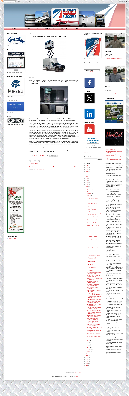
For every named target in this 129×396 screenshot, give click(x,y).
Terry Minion (36, 155)
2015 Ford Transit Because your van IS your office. (93, 243)
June (88, 342)
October (89, 191)
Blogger (76, 376)
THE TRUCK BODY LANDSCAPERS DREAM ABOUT (94, 294)
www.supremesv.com (67, 147)
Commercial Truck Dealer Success (32, 28)
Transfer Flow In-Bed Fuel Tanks (94, 217)
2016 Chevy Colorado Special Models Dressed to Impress (93, 254)
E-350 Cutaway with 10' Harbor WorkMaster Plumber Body (93, 229)
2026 (87, 165)
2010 (87, 361)
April (88, 345)
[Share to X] (54, 156)
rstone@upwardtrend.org (110, 93)
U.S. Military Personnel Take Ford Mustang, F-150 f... (94, 297)
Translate (95, 71)
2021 (87, 175)
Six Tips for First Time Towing (93, 246)
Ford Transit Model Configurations (94, 299)
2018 (87, 180)
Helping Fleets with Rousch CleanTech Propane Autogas (93, 319)
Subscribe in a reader (88, 152)
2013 (87, 355)
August (88, 195)
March (88, 347)
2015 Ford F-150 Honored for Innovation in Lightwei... (93, 235)
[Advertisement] (15, 155)
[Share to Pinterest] (57, 156)
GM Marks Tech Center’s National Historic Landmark (94, 261)
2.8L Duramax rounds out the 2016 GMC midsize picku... (94, 273)
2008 (87, 365)
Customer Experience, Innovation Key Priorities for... (94, 240)
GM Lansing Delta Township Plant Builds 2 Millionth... (94, 209)
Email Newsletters (91, 148)
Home (7, 28)
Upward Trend (76, 28)
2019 (87, 178)
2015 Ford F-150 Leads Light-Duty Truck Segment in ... (94, 267)
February (89, 349)
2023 (87, 171)
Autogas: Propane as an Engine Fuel (94, 200)
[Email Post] (47, 155)
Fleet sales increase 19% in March (113, 159)
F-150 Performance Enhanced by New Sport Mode (94, 313)
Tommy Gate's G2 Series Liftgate (94, 211)
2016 (87, 184)
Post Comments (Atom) (40, 169)
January (89, 351)
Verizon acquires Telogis (111, 149)
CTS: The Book (65, 28)
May (88, 343)
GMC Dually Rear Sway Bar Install (94, 310)
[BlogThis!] (52, 156)
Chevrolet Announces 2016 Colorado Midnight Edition (93, 220)
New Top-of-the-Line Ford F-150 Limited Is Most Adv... (93, 276)
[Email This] (50, 156)
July (88, 340)
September (89, 193)
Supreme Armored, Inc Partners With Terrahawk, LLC (93, 322)
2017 (87, 182)
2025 (87, 167)
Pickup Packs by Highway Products (94, 216)
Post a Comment (34, 163)
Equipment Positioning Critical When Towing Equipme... (94, 257)
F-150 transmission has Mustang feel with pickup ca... (94, 213)
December (89, 187)
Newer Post (31, 166)
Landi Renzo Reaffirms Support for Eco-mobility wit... (94, 305)
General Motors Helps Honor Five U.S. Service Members (94, 316)
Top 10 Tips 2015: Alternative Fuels (94, 238)
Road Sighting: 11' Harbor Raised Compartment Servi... (94, 202)
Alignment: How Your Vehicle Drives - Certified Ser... (94, 279)
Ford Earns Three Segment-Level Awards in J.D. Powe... (94, 308)
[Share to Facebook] (55, 156)
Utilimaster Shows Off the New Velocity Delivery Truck (93, 302)
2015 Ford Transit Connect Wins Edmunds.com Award (93, 325)
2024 (87, 169)
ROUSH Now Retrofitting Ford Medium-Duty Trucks (93, 285)
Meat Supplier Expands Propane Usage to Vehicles (93, 282)
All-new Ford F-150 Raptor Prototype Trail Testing (92, 198)
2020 (87, 176)
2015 (87, 186)
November (89, 189)
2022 (87, 173)
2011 (87, 359)
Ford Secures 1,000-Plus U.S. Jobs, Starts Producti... (94, 232)
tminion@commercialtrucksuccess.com (113, 58)
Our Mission (15, 28)
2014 (87, 353)
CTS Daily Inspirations (51, 28)
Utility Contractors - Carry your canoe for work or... (93, 334)
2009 (87, 363)
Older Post (76, 166)
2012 (87, 357)
